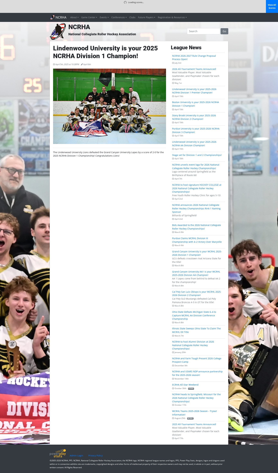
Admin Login (76, 455)
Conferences (118, 17)
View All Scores (272, 6)
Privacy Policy (95, 455)
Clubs (132, 17)
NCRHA (60, 17)
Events (103, 17)
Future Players (145, 17)
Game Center (88, 17)
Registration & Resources (171, 17)
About (73, 17)
